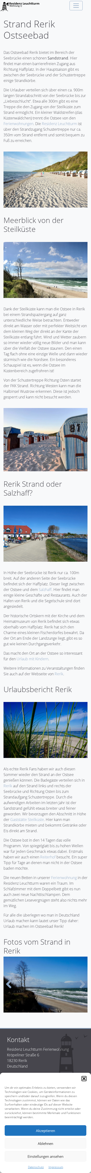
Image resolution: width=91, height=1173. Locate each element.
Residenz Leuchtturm (59, 123)
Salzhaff (45, 589)
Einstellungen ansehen (45, 1156)
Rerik (59, 673)
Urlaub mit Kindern (32, 658)
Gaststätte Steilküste (27, 819)
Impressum (56, 1167)
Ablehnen (45, 1143)
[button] (84, 1078)
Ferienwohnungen (18, 123)
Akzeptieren (45, 1130)
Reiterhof (48, 857)
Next (80, 984)
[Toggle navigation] (76, 5)
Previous (10, 984)
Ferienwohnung (64, 877)
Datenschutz (36, 1167)
